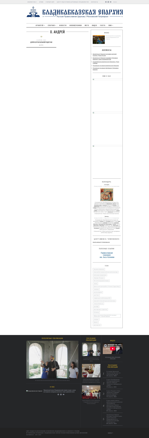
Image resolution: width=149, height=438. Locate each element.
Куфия (114, 224)
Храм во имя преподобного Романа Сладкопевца (107, 286)
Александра (108, 224)
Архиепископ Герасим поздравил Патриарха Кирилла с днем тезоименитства (105, 58)
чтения (95, 283)
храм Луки (96, 295)
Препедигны (101, 224)
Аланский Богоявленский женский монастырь (106, 272)
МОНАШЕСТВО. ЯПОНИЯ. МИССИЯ (112, 358)
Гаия (119, 221)
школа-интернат (98, 292)
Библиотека (32, 2)
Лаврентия (109, 203)
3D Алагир (96, 312)
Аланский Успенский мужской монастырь (104, 300)
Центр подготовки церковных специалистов (73, 2)
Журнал (96, 322)
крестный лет (97, 325)
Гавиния (105, 222)
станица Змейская (98, 303)
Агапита (105, 205)
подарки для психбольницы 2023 (102, 298)
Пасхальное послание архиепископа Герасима (106, 65)
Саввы (95, 210)
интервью (96, 319)
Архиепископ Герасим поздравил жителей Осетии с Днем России (104, 54)
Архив (41, 2)
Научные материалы (99, 269)
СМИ (110, 25)
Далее (41, 45)
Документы (106, 50)
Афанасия (110, 211)
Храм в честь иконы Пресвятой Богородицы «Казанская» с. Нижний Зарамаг (105, 316)
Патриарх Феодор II (99, 277)
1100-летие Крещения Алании (101, 280)
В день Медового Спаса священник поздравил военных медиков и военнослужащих (91, 402)
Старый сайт (50, 2)
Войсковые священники (100, 275)
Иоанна (118, 228)
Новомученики (76, 25)
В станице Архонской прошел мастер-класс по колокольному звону (52, 380)
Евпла (101, 221)
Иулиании (96, 228)
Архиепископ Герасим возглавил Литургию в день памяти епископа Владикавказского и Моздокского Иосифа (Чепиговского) (114, 418)
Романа (114, 205)
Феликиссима (98, 205)
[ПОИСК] (122, 2)
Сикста (114, 203)
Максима (95, 224)
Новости (63, 25)
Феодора (95, 225)
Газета (102, 25)
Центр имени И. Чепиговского (101, 242)
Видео (94, 25)
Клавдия (116, 222)
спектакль (96, 289)
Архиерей (39, 25)
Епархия (51, 25)
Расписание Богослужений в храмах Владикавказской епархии (113, 37)
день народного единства (100, 309)
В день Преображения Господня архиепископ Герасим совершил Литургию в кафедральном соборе (91, 381)
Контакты (94, 2)
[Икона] (106, 201)
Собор (94, 207)
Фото (87, 25)
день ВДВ (96, 306)
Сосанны (108, 221)
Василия (102, 225)
